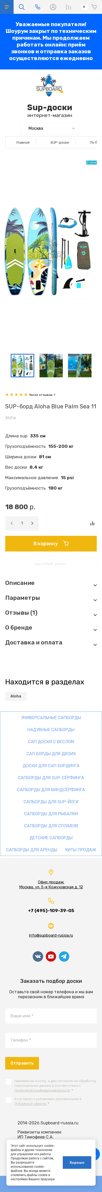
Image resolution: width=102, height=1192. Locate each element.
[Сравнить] (92, 523)
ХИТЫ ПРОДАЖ (80, 849)
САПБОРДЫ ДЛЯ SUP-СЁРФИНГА (51, 777)
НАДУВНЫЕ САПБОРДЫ (51, 729)
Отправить (22, 1063)
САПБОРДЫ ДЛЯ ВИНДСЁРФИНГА (51, 789)
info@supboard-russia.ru (51, 935)
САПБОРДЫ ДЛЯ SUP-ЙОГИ (51, 801)
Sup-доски (49, 107)
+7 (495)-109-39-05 (51, 910)
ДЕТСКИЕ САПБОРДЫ (51, 837)
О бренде (18, 627)
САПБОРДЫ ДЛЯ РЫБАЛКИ (51, 813)
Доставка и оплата (33, 642)
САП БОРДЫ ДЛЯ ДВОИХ (51, 753)
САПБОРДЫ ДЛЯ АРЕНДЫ (31, 849)
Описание (20, 582)
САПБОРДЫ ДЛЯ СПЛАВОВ (51, 825)
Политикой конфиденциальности (42, 1090)
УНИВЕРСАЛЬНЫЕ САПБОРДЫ (51, 717)
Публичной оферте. (30, 1104)
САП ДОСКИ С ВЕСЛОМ (51, 741)
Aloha (10, 417)
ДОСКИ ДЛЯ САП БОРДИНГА (51, 765)
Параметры (22, 597)
